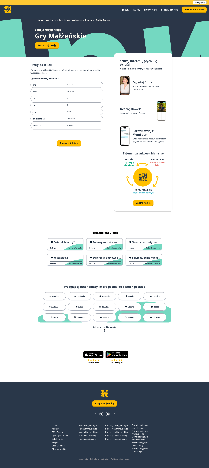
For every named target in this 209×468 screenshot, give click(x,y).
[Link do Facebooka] (95, 414)
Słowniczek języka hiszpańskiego (140, 438)
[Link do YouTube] (108, 414)
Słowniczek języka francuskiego (140, 432)
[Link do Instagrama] (114, 414)
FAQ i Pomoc (57, 432)
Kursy (136, 9)
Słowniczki (150, 9)
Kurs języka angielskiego (116, 425)
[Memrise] (7, 10)
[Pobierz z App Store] (93, 354)
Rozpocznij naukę (194, 9)
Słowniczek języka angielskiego (140, 426)
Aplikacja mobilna (60, 435)
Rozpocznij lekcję (47, 45)
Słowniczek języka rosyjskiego (140, 450)
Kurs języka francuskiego (116, 428)
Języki (125, 9)
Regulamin (83, 459)
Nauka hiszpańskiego (88, 432)
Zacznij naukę (143, 202)
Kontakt (55, 428)
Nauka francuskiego (88, 428)
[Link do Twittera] (101, 414)
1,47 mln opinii (117, 362)
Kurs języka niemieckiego (116, 435)
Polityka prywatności (99, 459)
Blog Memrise (169, 9)
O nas (54, 425)
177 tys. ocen (93, 362)
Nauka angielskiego (88, 425)
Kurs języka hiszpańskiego (117, 432)
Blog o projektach (60, 449)
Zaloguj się (200, 2)
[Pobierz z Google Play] (116, 354)
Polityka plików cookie (121, 459)
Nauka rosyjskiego (47, 20)
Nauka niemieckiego (88, 435)
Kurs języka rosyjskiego (70, 20)
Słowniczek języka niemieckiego (140, 444)
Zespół (55, 442)
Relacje (88, 20)
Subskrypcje (57, 439)
